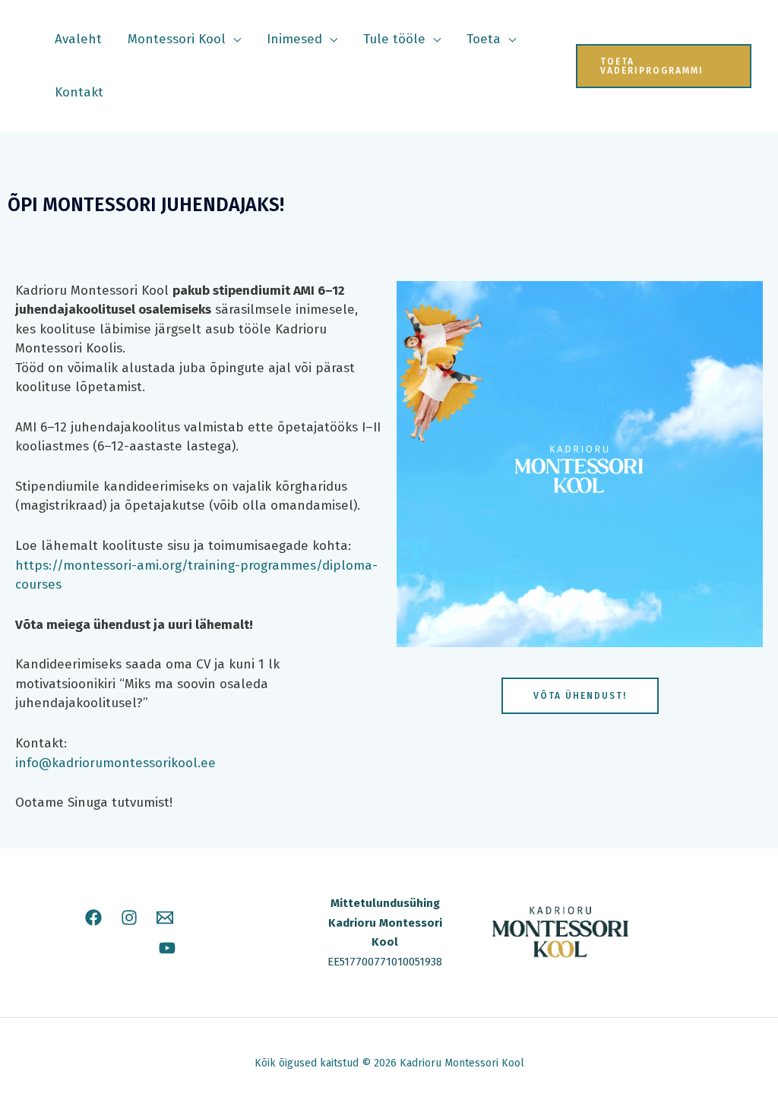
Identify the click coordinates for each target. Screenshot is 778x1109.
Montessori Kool (177, 39)
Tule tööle (394, 39)
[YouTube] (167, 948)
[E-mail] (165, 917)
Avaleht (78, 39)
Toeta (483, 39)
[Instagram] (129, 917)
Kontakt (79, 92)
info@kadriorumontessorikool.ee (115, 763)
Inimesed (294, 39)
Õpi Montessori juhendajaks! (146, 205)
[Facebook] (93, 917)
